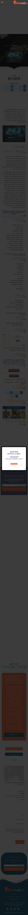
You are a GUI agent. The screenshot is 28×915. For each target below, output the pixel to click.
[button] (2, 2)
